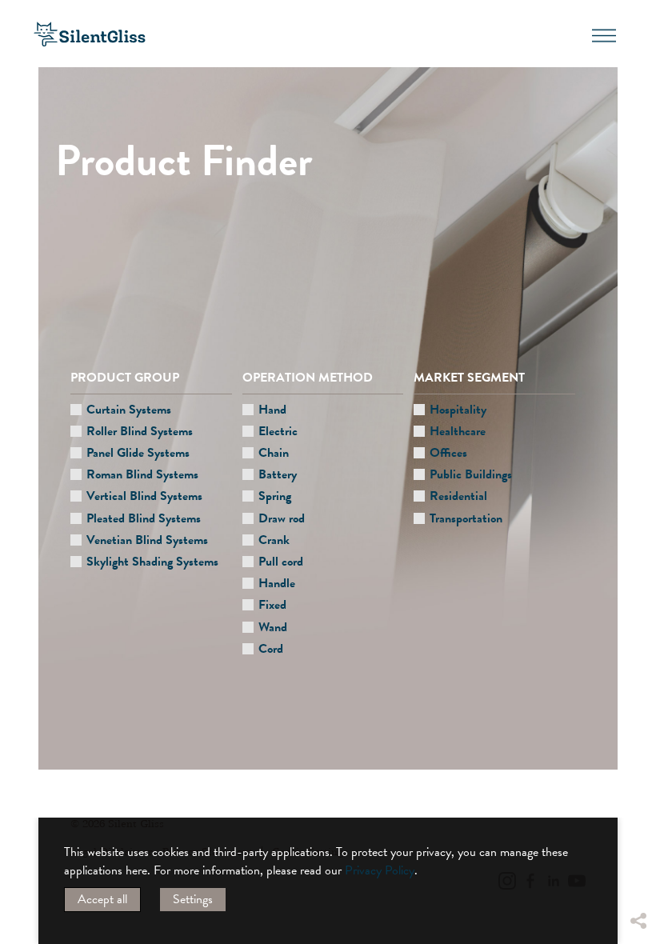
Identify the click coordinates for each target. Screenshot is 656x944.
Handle (276, 583)
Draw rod (281, 518)
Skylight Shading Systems (152, 561)
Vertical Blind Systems (144, 496)
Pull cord (280, 561)
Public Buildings (471, 474)
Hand (272, 409)
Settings (193, 899)
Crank (274, 540)
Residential (458, 496)
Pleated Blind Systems (143, 518)
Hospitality (458, 409)
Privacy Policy (379, 870)
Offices (448, 453)
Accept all (102, 899)
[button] (637, 801)
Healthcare (458, 431)
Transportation (466, 518)
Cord (270, 649)
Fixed (272, 605)
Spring (274, 496)
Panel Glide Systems (138, 453)
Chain (273, 453)
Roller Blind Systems (139, 431)
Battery (277, 474)
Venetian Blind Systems (147, 540)
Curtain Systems (128, 409)
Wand (272, 627)
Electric (278, 431)
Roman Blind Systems (142, 474)
